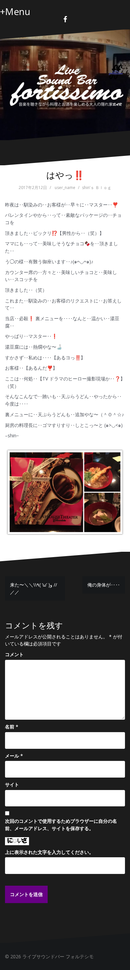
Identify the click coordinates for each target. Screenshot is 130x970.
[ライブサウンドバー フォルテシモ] (65, 84)
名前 (11, 726)
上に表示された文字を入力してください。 (49, 852)
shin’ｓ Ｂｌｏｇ (96, 187)
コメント (14, 654)
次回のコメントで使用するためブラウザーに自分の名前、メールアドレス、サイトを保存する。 (61, 824)
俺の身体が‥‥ (103, 585)
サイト (12, 784)
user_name (65, 187)
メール (14, 756)
